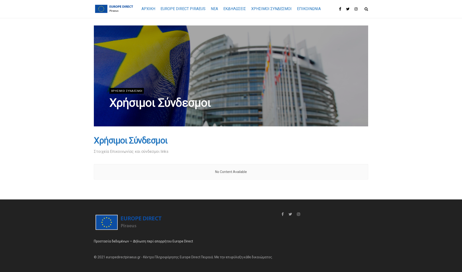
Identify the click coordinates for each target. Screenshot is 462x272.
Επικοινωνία (309, 8)
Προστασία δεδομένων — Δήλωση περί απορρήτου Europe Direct (143, 241)
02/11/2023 (119, 115)
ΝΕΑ (214, 8)
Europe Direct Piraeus (182, 8)
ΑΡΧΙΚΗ (148, 8)
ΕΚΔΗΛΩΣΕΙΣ (234, 8)
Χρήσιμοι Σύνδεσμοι (271, 8)
